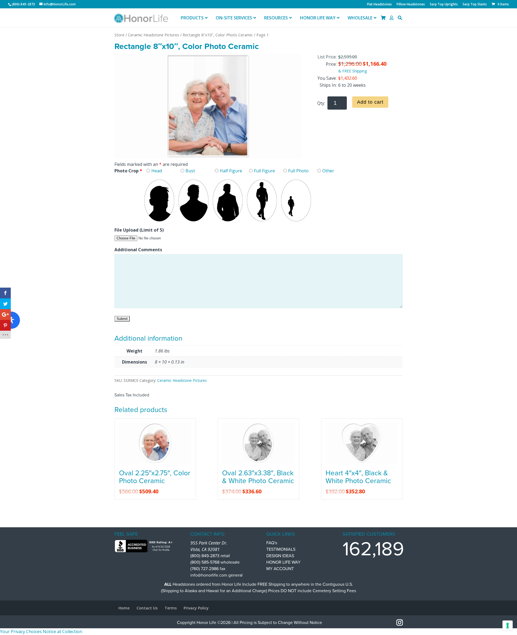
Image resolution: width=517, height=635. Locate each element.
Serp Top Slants (475, 4)
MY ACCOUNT (280, 568)
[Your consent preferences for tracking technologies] (507, 625)
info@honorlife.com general (216, 575)
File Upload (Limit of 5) (139, 230)
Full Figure (264, 171)
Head (156, 171)
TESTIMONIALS (280, 549)
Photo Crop (128, 171)
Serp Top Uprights (444, 4)
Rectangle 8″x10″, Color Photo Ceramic (218, 34)
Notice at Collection (62, 631)
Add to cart (370, 102)
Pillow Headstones (411, 4)
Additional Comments (138, 250)
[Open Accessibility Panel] (11, 320)
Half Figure (231, 171)
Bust (190, 171)
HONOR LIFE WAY (283, 562)
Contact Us (147, 607)
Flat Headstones (379, 4)
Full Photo (298, 171)
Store (119, 34)
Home (124, 607)
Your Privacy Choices (21, 631)
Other (328, 171)
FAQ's (271, 543)
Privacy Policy (196, 607)
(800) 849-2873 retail (210, 556)
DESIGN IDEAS (280, 556)
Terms (171, 607)
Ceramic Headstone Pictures (153, 34)
